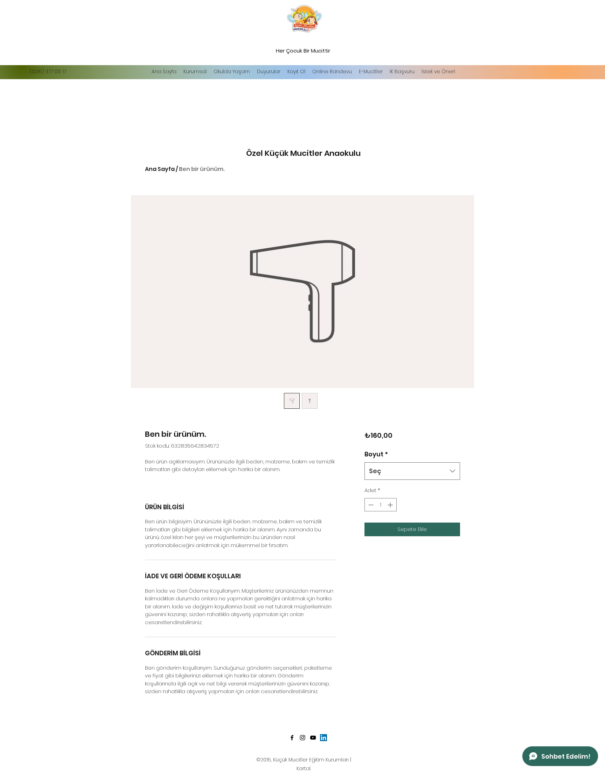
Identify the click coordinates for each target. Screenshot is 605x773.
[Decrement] (370, 504)
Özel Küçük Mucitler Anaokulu (303, 153)
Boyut (376, 454)
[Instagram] (302, 737)
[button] (231, 71)
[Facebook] (291, 737)
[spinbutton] (380, 504)
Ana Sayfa (160, 169)
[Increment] (391, 504)
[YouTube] (313, 737)
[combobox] (412, 471)
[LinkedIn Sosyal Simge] (323, 737)
